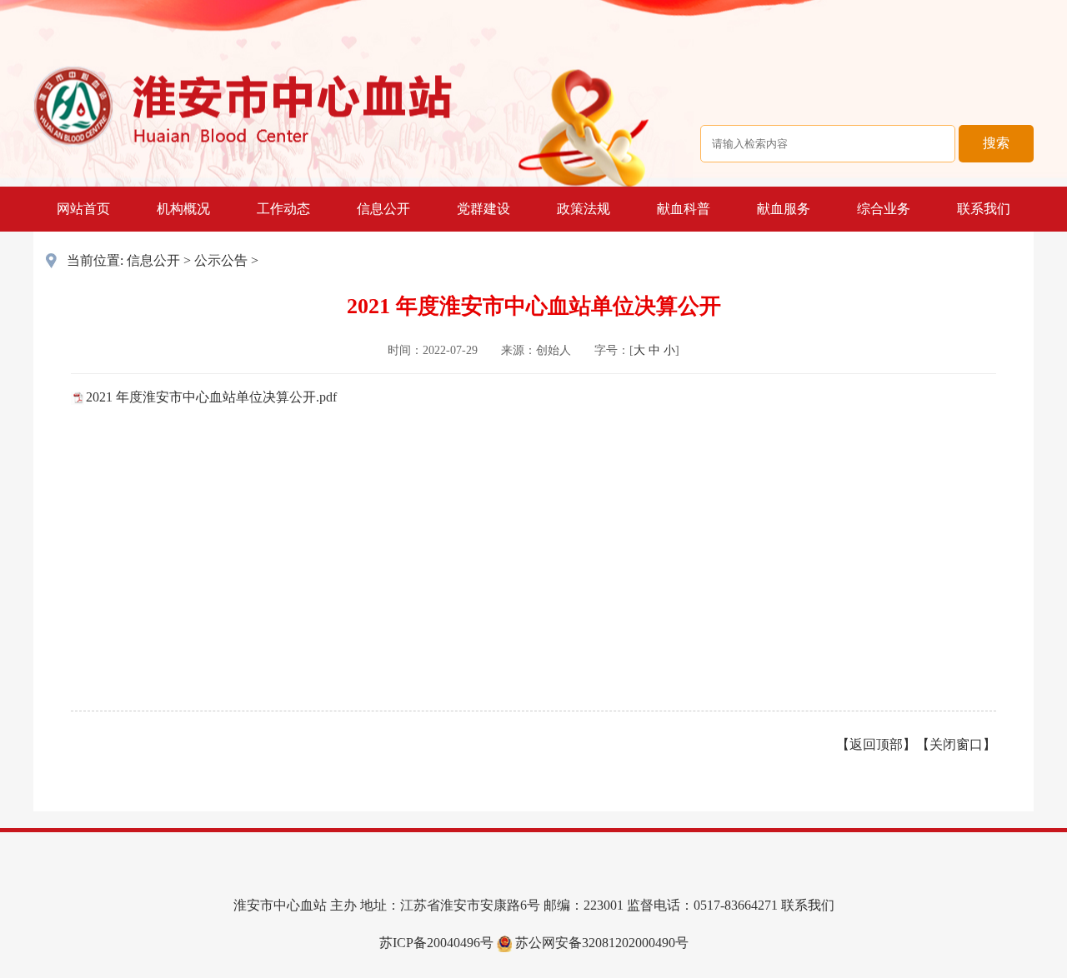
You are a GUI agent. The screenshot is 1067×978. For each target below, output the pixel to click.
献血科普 (683, 209)
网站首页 (83, 209)
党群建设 (483, 209)
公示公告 (221, 260)
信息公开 (383, 209)
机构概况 (183, 209)
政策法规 (583, 209)
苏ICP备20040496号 (436, 943)
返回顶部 (876, 744)
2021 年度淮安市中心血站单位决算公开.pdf (211, 397)
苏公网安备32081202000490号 (600, 943)
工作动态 (283, 209)
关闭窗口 (956, 744)
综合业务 (883, 209)
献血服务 (783, 209)
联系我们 (983, 209)
